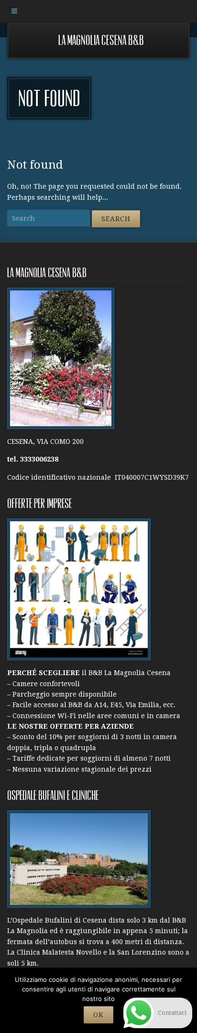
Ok (98, 1015)
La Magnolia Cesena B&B (101, 40)
